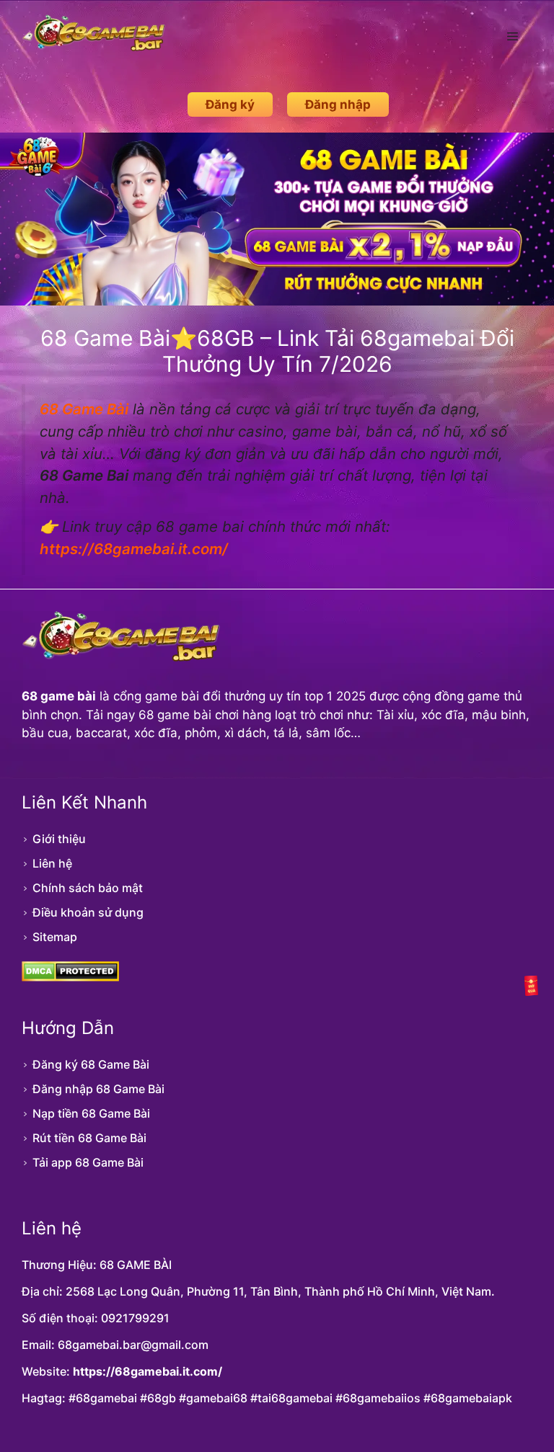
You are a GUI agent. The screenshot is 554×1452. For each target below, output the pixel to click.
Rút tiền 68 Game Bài (89, 1138)
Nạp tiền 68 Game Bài (91, 1113)
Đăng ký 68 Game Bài (90, 1064)
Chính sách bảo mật (87, 888)
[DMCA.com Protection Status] (70, 977)
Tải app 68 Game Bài (88, 1162)
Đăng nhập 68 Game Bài (98, 1089)
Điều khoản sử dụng (88, 912)
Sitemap (54, 937)
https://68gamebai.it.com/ (147, 1371)
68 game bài (59, 696)
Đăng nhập (338, 104)
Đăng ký (230, 104)
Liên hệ (52, 863)
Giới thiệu (59, 839)
